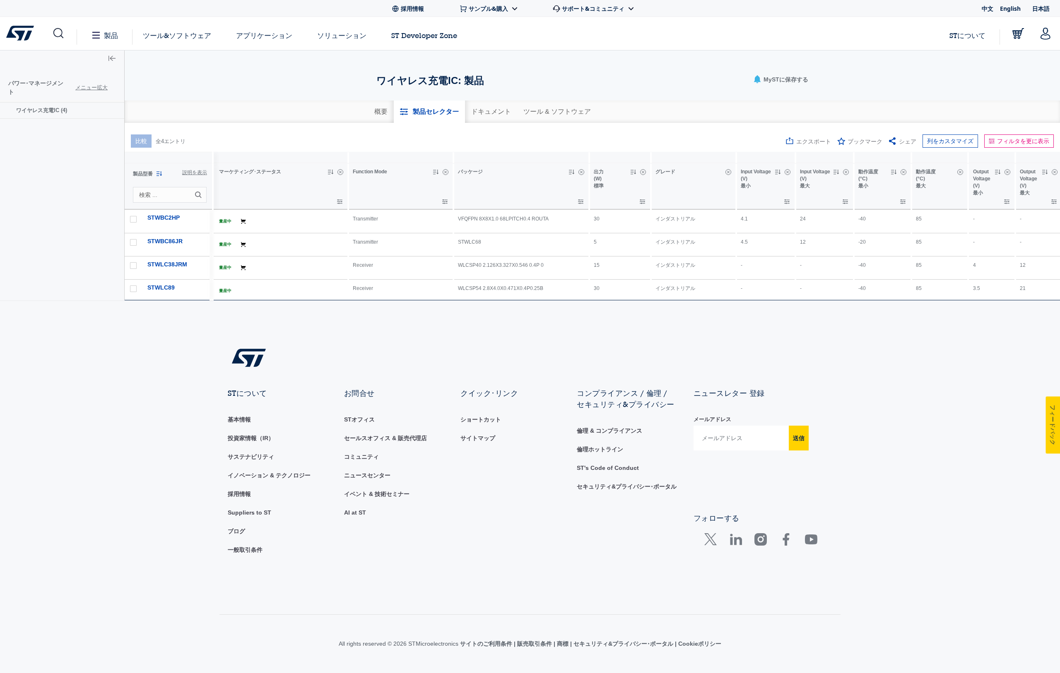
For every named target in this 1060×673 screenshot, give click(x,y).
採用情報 (239, 494)
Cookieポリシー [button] (699, 643)
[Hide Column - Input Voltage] (788, 172)
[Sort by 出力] (633, 172)
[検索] (200, 194)
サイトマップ (477, 438)
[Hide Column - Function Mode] (445, 172)
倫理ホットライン (600, 449)
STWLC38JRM (167, 264)
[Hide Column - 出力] (643, 172)
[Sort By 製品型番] (159, 174)
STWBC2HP (163, 217)
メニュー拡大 (91, 87)
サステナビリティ (251, 456)
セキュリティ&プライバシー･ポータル (627, 486)
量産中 (225, 221)
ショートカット (480, 419)
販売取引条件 (535, 643)
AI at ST (355, 512)
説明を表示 (194, 172)
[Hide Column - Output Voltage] (1007, 172)
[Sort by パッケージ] (571, 172)
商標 (562, 643)
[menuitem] (62, 110)
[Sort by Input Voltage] (778, 172)
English (1010, 8)
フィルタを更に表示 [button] (1023, 141)
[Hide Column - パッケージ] (581, 172)
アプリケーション (264, 35)
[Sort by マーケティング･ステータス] (330, 172)
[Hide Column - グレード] (728, 172)
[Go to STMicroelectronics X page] (712, 541)
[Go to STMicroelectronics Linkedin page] (735, 541)
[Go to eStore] (1018, 33)
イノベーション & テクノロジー (269, 475)
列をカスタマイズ (950, 141)
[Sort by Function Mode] (436, 172)
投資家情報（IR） (251, 438)
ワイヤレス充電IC (41, 110)
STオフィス (359, 419)
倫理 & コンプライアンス (609, 430)
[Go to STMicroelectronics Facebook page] (785, 541)
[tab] (381, 112)
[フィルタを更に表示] (339, 202)
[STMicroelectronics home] (21, 33)
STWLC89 (161, 287)
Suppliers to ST (249, 512)
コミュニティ (361, 456)
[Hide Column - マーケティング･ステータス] (340, 172)
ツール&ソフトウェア (177, 35)
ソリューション (341, 35)
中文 (987, 8)
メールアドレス (712, 419)
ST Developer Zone (424, 35)
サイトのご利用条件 (487, 643)
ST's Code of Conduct (608, 468)
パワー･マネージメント (35, 87)
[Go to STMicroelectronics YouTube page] (811, 541)
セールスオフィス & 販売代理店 (385, 438)
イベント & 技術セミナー (377, 494)
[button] (57, 33)
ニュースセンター (367, 475)
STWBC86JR (165, 241)
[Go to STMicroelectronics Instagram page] (760, 541)
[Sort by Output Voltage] (997, 172)
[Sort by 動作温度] (894, 172)
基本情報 (239, 419)
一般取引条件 (245, 549)
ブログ (236, 531)
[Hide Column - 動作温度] (903, 172)
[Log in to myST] (1045, 33)
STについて (967, 35)
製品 (111, 35)
